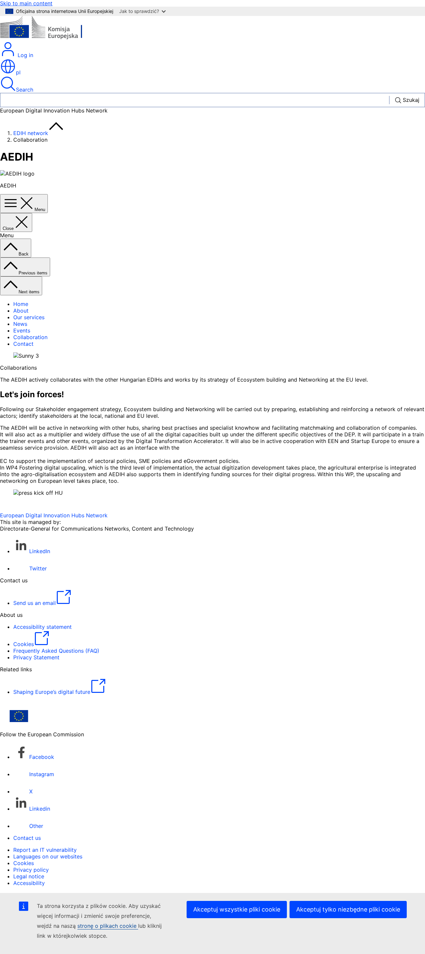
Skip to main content (26, 3)
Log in (24, 55)
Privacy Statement (36, 657)
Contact (23, 343)
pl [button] (18, 72)
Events (21, 330)
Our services (28, 317)
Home (20, 304)
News (20, 324)
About (21, 310)
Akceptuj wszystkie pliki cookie (236, 909)
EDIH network (30, 133)
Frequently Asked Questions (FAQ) (56, 650)
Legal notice (28, 876)
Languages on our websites (47, 856)
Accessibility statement (42, 627)
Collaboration (30, 337)
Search (24, 89)
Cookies (23, 863)
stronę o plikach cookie (107, 925)
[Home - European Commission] (48, 38)
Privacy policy (31, 869)
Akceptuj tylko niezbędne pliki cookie (348, 909)
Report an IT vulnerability (45, 849)
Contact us (27, 838)
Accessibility (29, 883)
